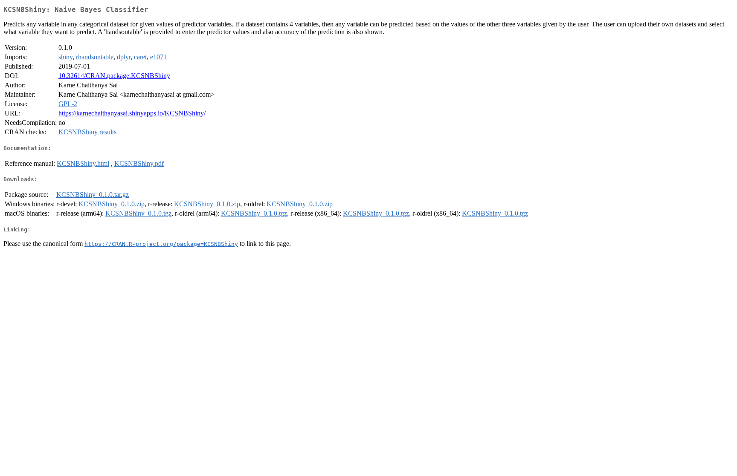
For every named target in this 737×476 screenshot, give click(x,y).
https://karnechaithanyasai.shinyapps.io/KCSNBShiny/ (132, 113)
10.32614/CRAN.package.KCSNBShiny (114, 75)
